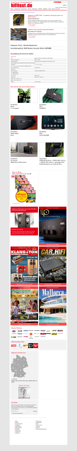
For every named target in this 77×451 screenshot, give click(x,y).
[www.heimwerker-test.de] (25, 349)
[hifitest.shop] (35, 349)
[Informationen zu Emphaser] (43, 331)
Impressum (38, 421)
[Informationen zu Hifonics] (25, 334)
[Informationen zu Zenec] (43, 337)
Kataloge (17, 429)
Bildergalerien (18, 427)
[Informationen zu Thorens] (25, 337)
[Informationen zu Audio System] (19, 331)
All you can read (55, 9)
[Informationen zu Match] (37, 334)
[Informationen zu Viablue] (31, 337)
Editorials (17, 433)
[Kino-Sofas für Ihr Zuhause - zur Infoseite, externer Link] (19, 34)
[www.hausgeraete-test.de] (19, 349)
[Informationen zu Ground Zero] (13, 334)
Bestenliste (24, 9)
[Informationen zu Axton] (25, 331)
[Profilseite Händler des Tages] (24, 398)
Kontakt (38, 427)
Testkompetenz (19, 423)
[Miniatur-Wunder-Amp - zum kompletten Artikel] (19, 20)
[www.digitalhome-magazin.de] (13, 349)
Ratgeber (45, 9)
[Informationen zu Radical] (13, 337)
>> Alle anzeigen (31, 25)
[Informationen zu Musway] (48, 334)
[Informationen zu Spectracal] (19, 337)
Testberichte (17, 9)
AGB (37, 423)
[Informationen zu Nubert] (54, 334)
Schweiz (14, 379)
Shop (49, 9)
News (12, 9)
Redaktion (17, 425)
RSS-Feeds (18, 430)
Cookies (38, 426)
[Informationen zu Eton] (54, 331)
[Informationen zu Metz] (43, 334)
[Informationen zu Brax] (31, 331)
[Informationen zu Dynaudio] (37, 331)
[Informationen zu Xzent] (37, 337)
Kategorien (34, 9)
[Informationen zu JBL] (31, 334)
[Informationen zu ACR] (13, 331)
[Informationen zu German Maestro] (60, 331)
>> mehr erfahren (16, 203)
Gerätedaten (18, 426)
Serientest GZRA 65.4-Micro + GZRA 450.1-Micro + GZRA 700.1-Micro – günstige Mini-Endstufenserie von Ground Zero (52, 161)
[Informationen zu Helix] (19, 334)
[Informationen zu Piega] (60, 334)
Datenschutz (39, 425)
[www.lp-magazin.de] (30, 349)
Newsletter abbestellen (17, 413)
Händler (40, 9)
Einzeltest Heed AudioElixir (14, 133)
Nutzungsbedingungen (41, 429)
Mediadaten (39, 422)
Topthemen (18, 431)
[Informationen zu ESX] (48, 331)
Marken (29, 9)
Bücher (17, 422)
